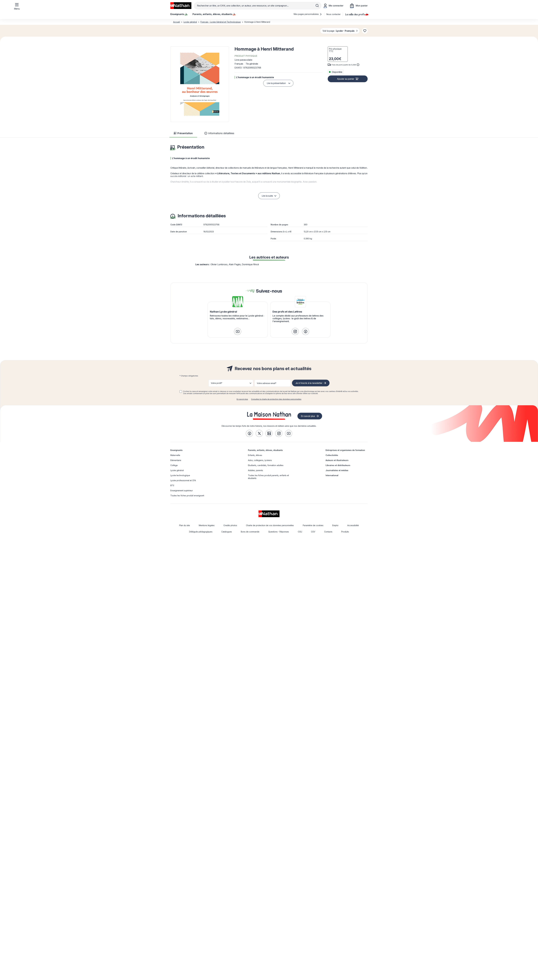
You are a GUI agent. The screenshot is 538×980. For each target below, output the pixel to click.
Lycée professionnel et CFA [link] (183, 480)
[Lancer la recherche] (317, 5)
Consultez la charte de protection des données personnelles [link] (276, 399)
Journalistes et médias (337, 470)
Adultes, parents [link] (255, 470)
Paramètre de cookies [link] (313, 525)
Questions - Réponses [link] (278, 531)
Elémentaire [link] (175, 460)
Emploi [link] (335, 525)
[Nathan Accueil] (180, 5)
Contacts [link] (328, 531)
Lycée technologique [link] (180, 475)
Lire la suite (267, 195)
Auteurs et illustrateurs (337, 460)
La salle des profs (355, 14)
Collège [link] (174, 465)
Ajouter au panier (345, 78)
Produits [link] (345, 531)
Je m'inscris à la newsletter (308, 383)
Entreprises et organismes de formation (345, 450)
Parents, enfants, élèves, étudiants (265, 450)
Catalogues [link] (226, 531)
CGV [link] (313, 531)
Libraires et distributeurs (338, 465)
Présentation (185, 133)
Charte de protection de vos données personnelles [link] (270, 525)
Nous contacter (333, 14)
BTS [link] (172, 485)
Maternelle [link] (175, 455)
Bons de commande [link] (250, 531)
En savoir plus (242, 399)
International (332, 475)
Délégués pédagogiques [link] (200, 531)
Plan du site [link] (184, 525)
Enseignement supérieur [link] (181, 490)
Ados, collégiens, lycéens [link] (260, 460)
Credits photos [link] (230, 525)
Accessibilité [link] (353, 525)
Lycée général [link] (177, 470)
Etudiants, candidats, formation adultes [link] (265, 465)
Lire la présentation (276, 83)
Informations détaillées (221, 133)
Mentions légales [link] (206, 525)
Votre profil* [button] (216, 383)
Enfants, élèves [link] (255, 455)
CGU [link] (300, 531)
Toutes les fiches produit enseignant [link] (187, 495)
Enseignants (176, 450)
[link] (237, 331)
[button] (199, 84)
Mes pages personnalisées (306, 14)
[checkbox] (180, 391)
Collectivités (332, 455)
